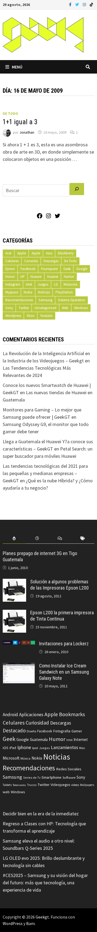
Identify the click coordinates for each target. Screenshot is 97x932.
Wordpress (13, 315)
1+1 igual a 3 (20, 122)
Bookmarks (72, 714)
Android (10, 715)
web (6, 792)
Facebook (27, 268)
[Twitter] (77, 4)
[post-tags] (82, 538)
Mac (82, 748)
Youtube (46, 315)
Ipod (35, 748)
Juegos (43, 284)
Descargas (51, 261)
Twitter (24, 308)
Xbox (30, 315)
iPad (12, 748)
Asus (49, 253)
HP (22, 276)
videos (75, 785)
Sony (9, 308)
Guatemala (39, 739)
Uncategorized (45, 308)
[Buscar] (77, 189)
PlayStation (64, 292)
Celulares (12, 261)
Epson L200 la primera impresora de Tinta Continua (62, 616)
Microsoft (11, 758)
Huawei (35, 276)
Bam (30, 923)
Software (69, 777)
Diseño (31, 731)
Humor (69, 276)
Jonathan (26, 132)
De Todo (10, 113)
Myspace (11, 292)
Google (81, 268)
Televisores (19, 785)
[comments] (59, 538)
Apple (21, 253)
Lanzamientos (64, 747)
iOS (5, 747)
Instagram (12, 284)
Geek (67, 268)
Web (65, 308)
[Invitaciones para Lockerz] (19, 644)
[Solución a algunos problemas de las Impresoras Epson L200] (14, 582)
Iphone (24, 747)
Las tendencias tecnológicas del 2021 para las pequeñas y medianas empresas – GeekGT (45, 473)
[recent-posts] (37, 538)
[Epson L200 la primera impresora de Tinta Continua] (14, 613)
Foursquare (49, 268)
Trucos (31, 785)
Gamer (76, 731)
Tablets (7, 785)
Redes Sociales (68, 769)
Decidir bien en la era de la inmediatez (41, 813)
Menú (17, 67)
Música (25, 758)
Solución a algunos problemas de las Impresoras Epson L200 (59, 585)
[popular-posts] (14, 538)
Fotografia (61, 730)
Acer (8, 253)
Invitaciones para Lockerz (64, 643)
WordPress (13, 923)
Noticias (44, 292)
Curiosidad (37, 722)
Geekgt (42, 917)
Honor (10, 276)
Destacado (14, 730)
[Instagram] (84, 4)
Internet (81, 739)
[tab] (14, 538)
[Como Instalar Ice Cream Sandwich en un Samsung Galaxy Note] (19, 666)
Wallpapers (87, 785)
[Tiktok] (91, 4)
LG (56, 284)
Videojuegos (60, 784)
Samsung (45, 300)
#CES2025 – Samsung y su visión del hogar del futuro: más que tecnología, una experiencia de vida (45, 882)
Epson (10, 268)
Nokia (28, 292)
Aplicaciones (31, 715)
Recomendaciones (19, 300)
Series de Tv (31, 777)
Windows (81, 308)
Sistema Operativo (71, 300)
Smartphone (51, 777)
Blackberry (66, 253)
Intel (29, 284)
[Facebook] (71, 4)
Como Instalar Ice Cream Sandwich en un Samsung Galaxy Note (64, 672)
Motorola (70, 284)
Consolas (31, 261)
